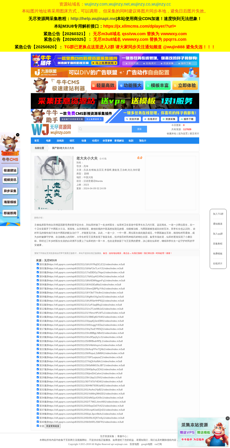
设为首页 (183, 133)
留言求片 (194, 133)
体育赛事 (107, 140)
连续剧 (60, 140)
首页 (36, 140)
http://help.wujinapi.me (93, 18)
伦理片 (95, 140)
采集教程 (217, 243)
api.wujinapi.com (119, 444)
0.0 (139, 158)
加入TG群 (218, 213)
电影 (48, 140)
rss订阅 (158, 444)
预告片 (142, 140)
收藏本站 (171, 133)
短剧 (131, 140)
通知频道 (217, 223)
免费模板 (217, 253)
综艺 (72, 140)
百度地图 (134, 444)
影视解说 (119, 140)
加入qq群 (218, 233)
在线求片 (217, 263)
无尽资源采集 (107, 436)
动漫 (83, 140)
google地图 (146, 444)
